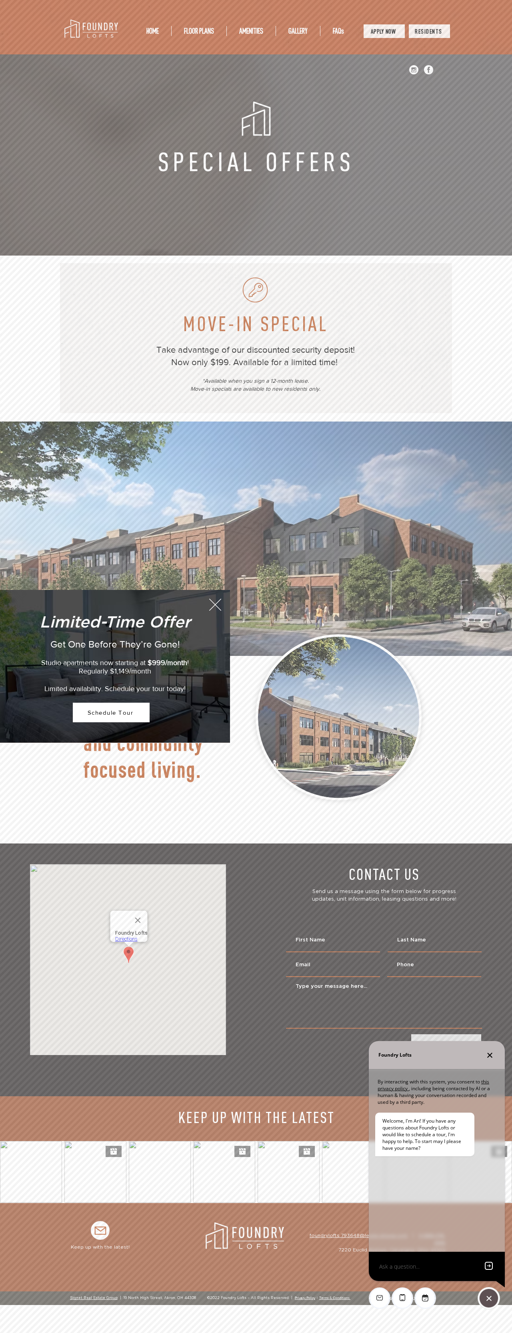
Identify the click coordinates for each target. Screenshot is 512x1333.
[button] (215, 605)
